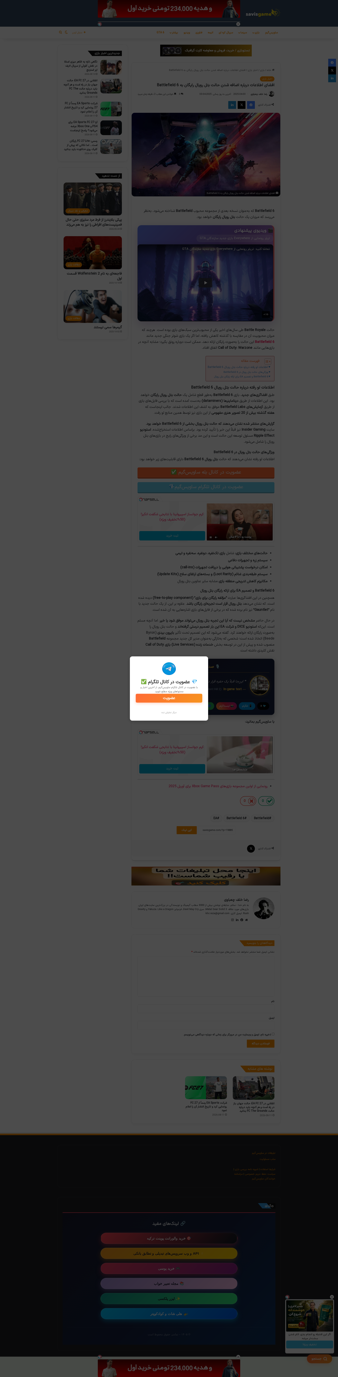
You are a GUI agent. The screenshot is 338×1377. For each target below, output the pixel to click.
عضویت (169, 698)
